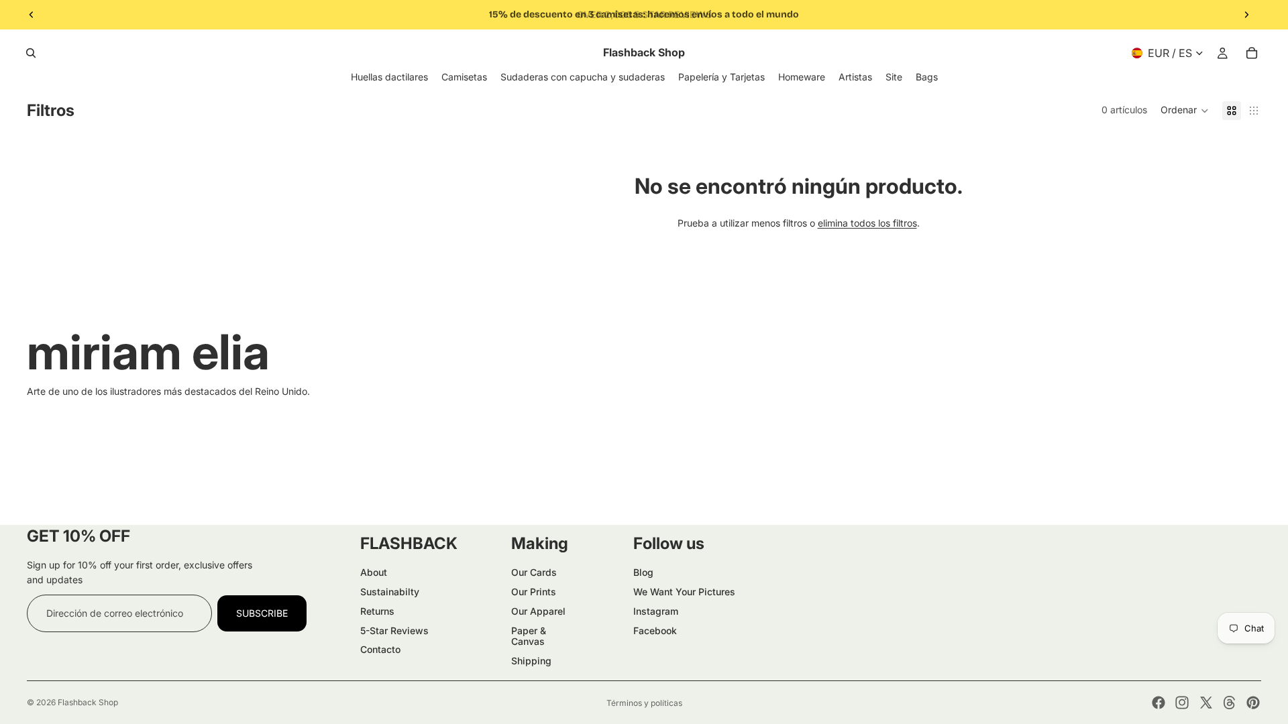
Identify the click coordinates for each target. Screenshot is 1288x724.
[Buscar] (31, 53)
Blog (643, 572)
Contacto (380, 649)
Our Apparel (538, 611)
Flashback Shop (88, 702)
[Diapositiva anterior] (31, 14)
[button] (1185, 110)
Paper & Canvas (528, 636)
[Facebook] (1158, 703)
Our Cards (534, 572)
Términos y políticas (644, 703)
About (373, 572)
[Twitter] (1206, 703)
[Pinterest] (1253, 703)
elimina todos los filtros (867, 223)
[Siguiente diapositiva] (1246, 14)
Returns (377, 611)
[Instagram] (1182, 703)
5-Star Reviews (394, 630)
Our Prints (533, 591)
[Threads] (1230, 703)
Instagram (655, 611)
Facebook (655, 630)
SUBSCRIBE (262, 613)
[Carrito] (1252, 53)
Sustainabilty (389, 591)
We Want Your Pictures (684, 591)
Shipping (531, 660)
